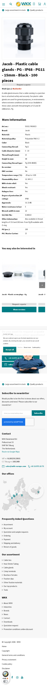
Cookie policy (36, 347)
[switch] (5, 681)
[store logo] (23, 3)
